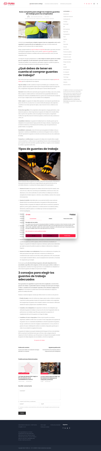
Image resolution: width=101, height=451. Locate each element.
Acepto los (28, 401)
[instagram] (91, 3)
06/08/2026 (28, 381)
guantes (26, 436)
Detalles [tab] (50, 218)
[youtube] (67, 428)
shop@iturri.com (22, 426)
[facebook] (84, 3)
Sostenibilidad (26, 373)
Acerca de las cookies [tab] (68, 218)
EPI (19, 373)
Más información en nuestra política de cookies (36, 231)
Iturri (21, 373)
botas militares (72, 94)
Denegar (33, 235)
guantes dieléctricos (68, 99)
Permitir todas (67, 235)
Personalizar (49, 235)
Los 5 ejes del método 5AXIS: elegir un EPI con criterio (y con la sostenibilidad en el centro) (28, 378)
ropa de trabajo (32, 436)
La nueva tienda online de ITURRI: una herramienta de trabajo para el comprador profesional (50, 378)
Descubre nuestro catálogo (36, 3)
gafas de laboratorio (23, 438)
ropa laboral (66, 94)
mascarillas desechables (74, 96)
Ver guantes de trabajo (39, 340)
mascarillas (66, 97)
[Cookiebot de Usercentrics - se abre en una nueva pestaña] (70, 215)
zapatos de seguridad (48, 51)
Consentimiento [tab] (33, 218)
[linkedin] (86, 3)
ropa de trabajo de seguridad (38, 49)
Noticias (45, 373)
